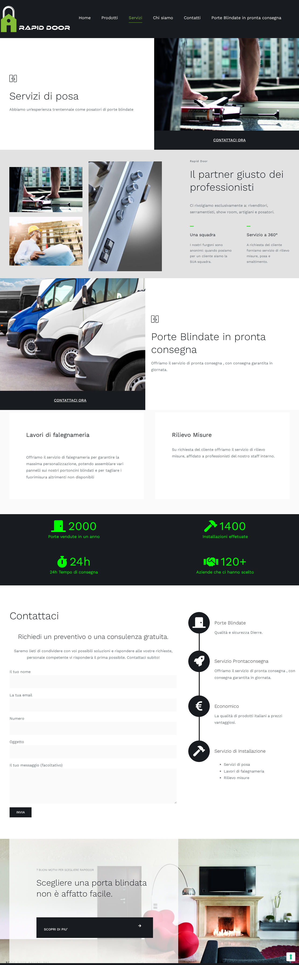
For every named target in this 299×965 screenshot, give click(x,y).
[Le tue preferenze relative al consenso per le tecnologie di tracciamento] (290, 956)
